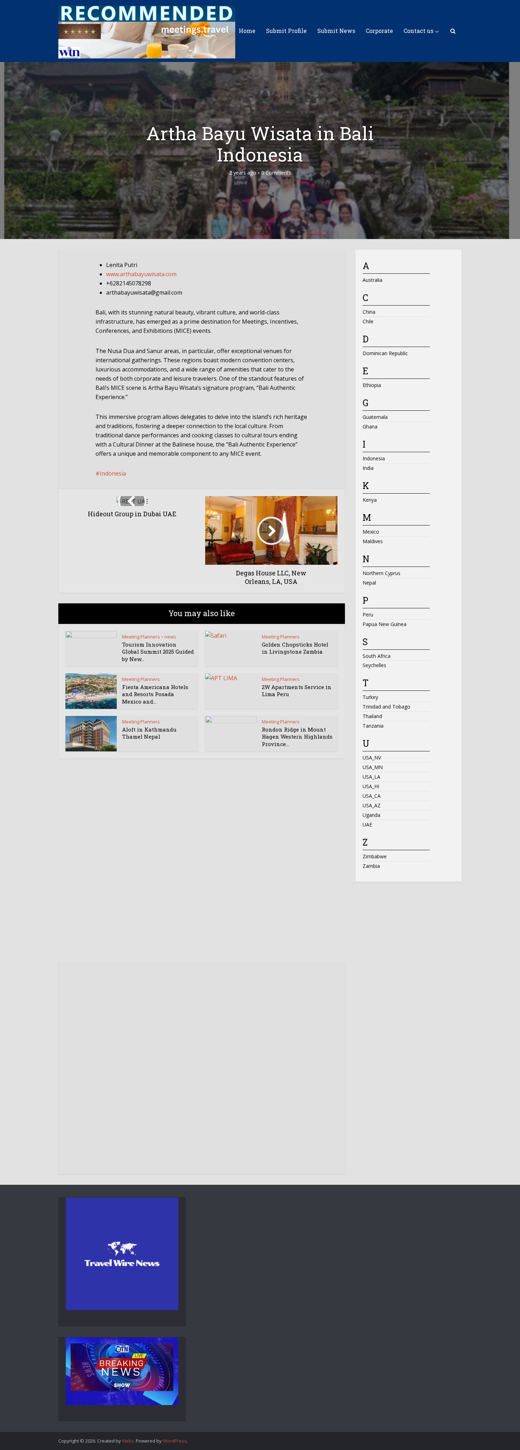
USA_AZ (372, 805)
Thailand (372, 716)
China (369, 311)
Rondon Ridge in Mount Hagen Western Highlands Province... (297, 736)
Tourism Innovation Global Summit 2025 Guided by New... (158, 652)
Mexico (371, 531)
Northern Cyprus (381, 573)
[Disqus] (201, 866)
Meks (128, 1441)
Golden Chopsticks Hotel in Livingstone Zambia (295, 648)
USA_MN (373, 767)
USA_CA (372, 795)
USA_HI (371, 786)
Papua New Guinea (384, 624)
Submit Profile (286, 30)
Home (247, 30)
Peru (368, 614)
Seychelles (374, 665)
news (170, 636)
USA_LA (371, 776)
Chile (368, 321)
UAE (367, 824)
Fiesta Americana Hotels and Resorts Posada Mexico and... (155, 694)
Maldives (373, 541)
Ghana (370, 426)
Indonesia (113, 473)
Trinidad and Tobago (386, 706)
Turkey (370, 697)
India (368, 468)
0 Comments (276, 173)
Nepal (369, 582)
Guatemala (375, 417)
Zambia (371, 866)
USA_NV (372, 757)
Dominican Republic (385, 353)
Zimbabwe (375, 856)
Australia (372, 280)
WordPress (175, 1441)
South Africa (377, 656)
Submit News (336, 30)
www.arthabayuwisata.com (141, 274)
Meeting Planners (141, 636)
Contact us (418, 30)
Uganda (371, 815)
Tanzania (373, 725)
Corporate (379, 30)
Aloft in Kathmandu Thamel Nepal (149, 733)
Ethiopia (372, 385)
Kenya (370, 499)
